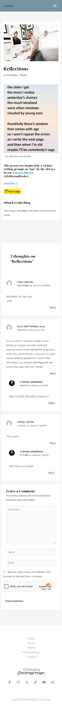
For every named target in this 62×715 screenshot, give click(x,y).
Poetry (23, 75)
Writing (31, 647)
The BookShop (31, 652)
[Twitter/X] (26, 682)
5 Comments (10, 75)
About (31, 643)
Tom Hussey (22, 211)
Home (31, 638)
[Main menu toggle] (55, 6)
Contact (31, 656)
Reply (53, 307)
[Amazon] (9, 682)
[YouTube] (44, 682)
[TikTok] (35, 682)
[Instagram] (18, 682)
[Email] (52, 682)
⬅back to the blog (17, 202)
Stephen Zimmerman (31, 382)
